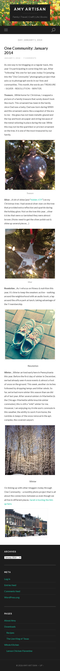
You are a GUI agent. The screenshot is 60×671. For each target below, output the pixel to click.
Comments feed (12, 591)
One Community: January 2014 (26, 50)
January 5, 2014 (12, 58)
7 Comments (29, 58)
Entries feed (10, 585)
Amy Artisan (30, 9)
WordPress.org (12, 597)
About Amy (10, 620)
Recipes (10, 632)
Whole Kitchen (11, 644)
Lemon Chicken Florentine (19, 650)
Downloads (10, 626)
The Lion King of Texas (17, 638)
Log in (7, 579)
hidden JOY (36, 199)
